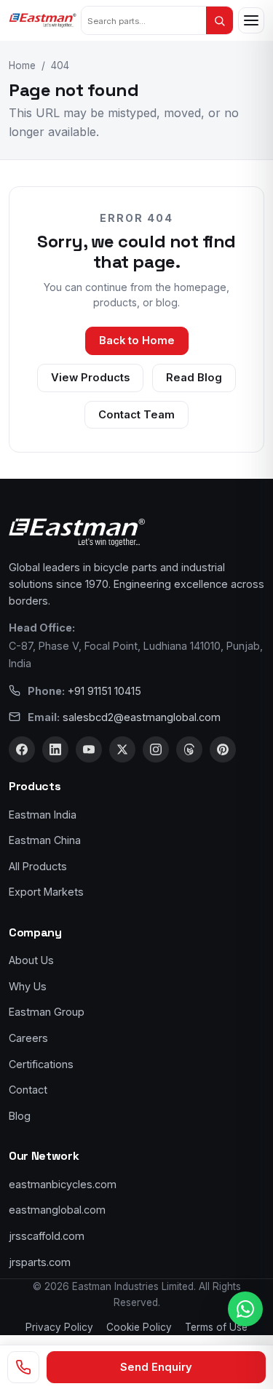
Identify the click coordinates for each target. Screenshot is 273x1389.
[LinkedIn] (55, 749)
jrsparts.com (40, 1262)
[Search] (219, 20)
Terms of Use (216, 1327)
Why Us (28, 986)
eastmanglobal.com (57, 1209)
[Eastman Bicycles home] (42, 20)
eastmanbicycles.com (62, 1184)
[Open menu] (251, 20)
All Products (38, 866)
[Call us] (23, 1367)
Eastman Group (46, 1012)
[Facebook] (22, 749)
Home (22, 65)
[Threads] (189, 749)
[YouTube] (89, 749)
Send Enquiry (156, 1367)
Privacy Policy (59, 1327)
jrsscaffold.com (46, 1236)
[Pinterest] (223, 749)
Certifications (41, 1064)
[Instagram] (156, 749)
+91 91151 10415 (104, 691)
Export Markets (46, 891)
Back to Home (137, 340)
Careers (28, 1038)
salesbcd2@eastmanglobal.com (142, 717)
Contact (28, 1089)
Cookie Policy (139, 1327)
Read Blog (194, 377)
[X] (122, 749)
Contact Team (136, 414)
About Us (31, 960)
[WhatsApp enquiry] (245, 1309)
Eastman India (42, 814)
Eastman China (45, 840)
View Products (90, 377)
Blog (20, 1116)
